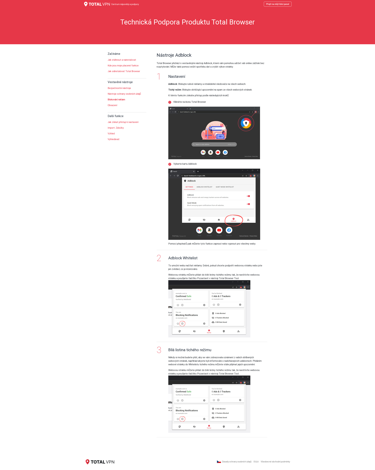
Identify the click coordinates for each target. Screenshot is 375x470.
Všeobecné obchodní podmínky (275, 461)
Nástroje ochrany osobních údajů (124, 93)
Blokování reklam (116, 99)
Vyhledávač (114, 139)
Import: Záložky (116, 127)
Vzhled (111, 133)
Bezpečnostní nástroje (119, 88)
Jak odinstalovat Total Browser (124, 71)
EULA (256, 461)
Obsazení (112, 105)
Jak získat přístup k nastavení (123, 122)
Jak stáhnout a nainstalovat (122, 59)
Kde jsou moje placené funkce (123, 65)
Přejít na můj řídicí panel (277, 4)
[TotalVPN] (99, 461)
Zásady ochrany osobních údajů (237, 461)
